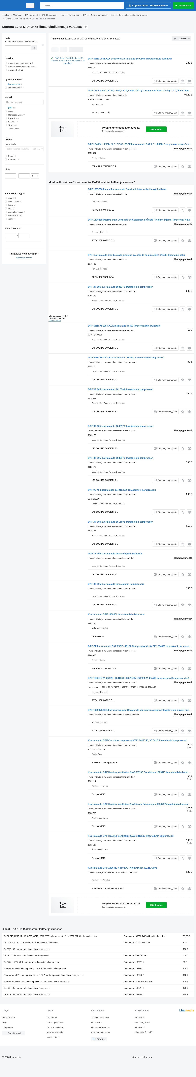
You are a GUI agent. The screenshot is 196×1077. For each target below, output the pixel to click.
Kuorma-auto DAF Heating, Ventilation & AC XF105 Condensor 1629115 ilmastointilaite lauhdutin (140, 772)
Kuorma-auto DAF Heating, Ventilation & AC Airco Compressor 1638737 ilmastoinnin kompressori (141, 804)
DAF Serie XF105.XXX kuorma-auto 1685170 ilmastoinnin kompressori (126, 357)
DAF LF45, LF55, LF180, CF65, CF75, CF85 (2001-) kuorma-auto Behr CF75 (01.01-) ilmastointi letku (50, 936)
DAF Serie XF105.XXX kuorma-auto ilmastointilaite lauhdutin (31, 942)
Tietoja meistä (8, 1017)
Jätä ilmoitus (156, 129)
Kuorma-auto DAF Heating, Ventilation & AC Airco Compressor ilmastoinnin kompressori (43, 975)
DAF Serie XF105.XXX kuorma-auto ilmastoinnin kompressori (31, 962)
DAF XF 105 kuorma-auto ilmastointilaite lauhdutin (115, 553)
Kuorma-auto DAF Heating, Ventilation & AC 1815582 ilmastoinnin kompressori (130, 836)
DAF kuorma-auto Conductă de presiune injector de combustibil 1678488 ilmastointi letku (136, 255)
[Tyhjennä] (43, 45)
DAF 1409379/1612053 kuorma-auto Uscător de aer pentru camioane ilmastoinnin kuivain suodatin (141, 710)
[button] (182, 81)
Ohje (4, 1022)
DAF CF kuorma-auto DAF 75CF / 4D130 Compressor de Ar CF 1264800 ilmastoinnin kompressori (141, 646)
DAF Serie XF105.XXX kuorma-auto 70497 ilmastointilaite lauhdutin (124, 326)
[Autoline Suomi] (12, 5)
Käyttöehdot (51, 1017)
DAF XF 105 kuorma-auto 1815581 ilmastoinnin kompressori (120, 389)
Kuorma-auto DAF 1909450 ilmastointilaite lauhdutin (116, 614)
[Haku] (43, 5)
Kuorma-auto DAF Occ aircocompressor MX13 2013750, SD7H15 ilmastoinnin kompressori (137, 740)
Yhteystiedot (7, 1027)
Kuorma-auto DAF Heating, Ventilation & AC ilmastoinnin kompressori (35, 968)
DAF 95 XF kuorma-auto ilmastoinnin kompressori (26, 955)
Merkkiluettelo (52, 1037)
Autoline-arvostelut (54, 1032)
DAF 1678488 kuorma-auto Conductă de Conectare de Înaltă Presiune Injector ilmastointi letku (139, 220)
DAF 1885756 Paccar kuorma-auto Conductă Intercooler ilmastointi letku (127, 189)
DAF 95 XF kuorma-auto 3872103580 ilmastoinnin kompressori (122, 490)
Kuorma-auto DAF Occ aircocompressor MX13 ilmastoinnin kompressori (36, 981)
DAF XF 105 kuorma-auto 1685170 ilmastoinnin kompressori (120, 287)
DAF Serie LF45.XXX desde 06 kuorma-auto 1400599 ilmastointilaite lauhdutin (130, 58)
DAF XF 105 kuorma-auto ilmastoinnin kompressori (116, 584)
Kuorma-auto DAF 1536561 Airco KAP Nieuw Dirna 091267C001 (122, 868)
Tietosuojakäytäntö (55, 1022)
